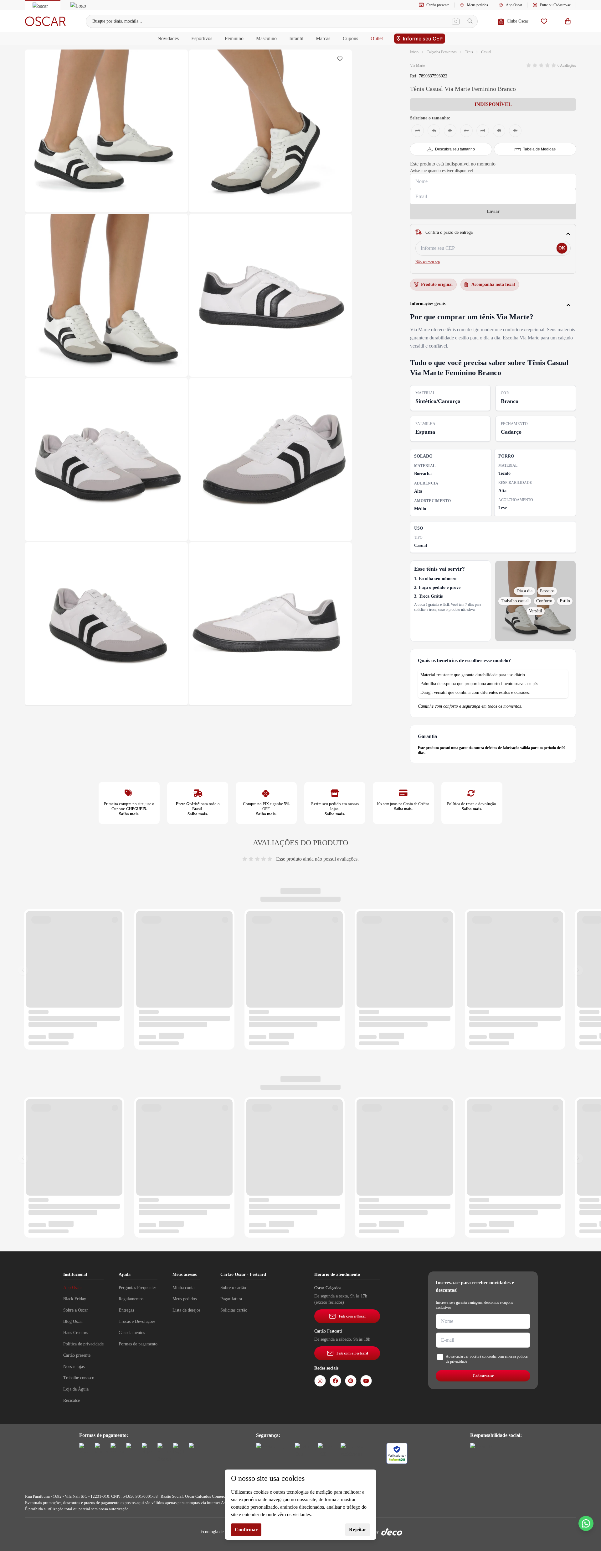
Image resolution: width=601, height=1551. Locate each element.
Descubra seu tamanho (455, 149)
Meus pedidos (477, 5)
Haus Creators (75, 1332)
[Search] (470, 21)
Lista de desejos (186, 1310)
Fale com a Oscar (352, 1316)
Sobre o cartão (233, 1287)
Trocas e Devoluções (137, 1321)
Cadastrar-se (483, 1376)
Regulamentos (131, 1299)
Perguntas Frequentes (137, 1287)
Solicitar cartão (233, 1310)
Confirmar (246, 1529)
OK (561, 248)
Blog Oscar (73, 1321)
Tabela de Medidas (539, 149)
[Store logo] (45, 21)
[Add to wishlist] (341, 60)
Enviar (493, 211)
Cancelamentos (132, 1332)
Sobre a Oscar (75, 1310)
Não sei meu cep (427, 262)
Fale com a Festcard (352, 1353)
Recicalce (71, 1400)
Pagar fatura (231, 1299)
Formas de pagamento (138, 1344)
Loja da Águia (76, 1389)
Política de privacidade (83, 1344)
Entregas (126, 1310)
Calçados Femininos (442, 52)
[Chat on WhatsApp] (585, 1523)
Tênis (469, 52)
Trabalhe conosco (78, 1377)
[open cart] (568, 21)
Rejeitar (357, 1529)
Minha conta (183, 1287)
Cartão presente (437, 5)
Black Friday (74, 1299)
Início (414, 52)
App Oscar (514, 5)
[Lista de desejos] (544, 21)
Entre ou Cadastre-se (555, 5)
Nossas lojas (74, 1366)
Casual (486, 52)
